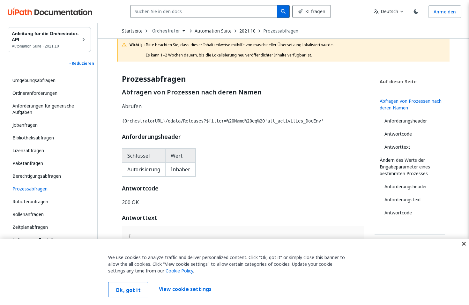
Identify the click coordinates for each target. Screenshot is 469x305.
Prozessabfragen (280, 31)
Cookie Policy (179, 270)
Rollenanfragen (28, 214)
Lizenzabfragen (28, 150)
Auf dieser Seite (398, 81)
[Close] (464, 244)
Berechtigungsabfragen (36, 176)
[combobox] (205, 11)
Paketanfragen (27, 163)
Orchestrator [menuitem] (166, 30)
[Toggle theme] (416, 11)
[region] (234, 272)
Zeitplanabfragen (30, 227)
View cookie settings (185, 289)
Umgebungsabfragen (34, 80)
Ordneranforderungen (34, 93)
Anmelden (445, 11)
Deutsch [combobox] (386, 11)
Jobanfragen (25, 125)
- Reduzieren (81, 63)
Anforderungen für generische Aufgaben (43, 108)
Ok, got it (128, 290)
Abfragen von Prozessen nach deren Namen (192, 92)
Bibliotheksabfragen (33, 137)
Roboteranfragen (30, 201)
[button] (49, 188)
